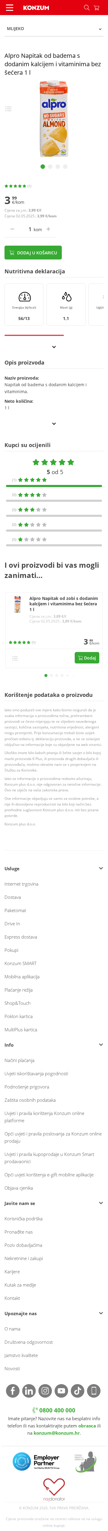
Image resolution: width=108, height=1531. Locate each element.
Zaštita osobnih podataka (30, 1100)
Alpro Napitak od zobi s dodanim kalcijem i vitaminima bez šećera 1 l (63, 604)
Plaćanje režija (18, 990)
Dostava (12, 897)
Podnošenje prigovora (26, 1087)
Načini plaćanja (19, 1060)
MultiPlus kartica (20, 1029)
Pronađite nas (18, 1232)
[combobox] (54, 28)
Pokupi (11, 950)
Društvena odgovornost (28, 1342)
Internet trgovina (21, 884)
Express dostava (20, 937)
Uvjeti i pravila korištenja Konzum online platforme (44, 1116)
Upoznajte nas (20, 1313)
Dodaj (89, 658)
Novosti (12, 1368)
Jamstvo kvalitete (21, 1355)
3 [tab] (58, 166)
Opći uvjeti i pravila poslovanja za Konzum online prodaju (53, 1137)
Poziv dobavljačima (23, 1245)
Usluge (12, 868)
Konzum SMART (20, 963)
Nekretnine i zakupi (23, 1258)
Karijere (12, 1272)
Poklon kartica (18, 1016)
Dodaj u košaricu (36, 253)
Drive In (12, 924)
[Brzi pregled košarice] (101, 7)
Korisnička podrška (23, 1219)
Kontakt (12, 1298)
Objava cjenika (18, 1188)
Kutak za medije (20, 1285)
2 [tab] (50, 166)
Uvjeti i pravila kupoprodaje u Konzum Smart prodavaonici (49, 1157)
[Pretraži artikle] (87, 7)
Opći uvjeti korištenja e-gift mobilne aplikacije (49, 1175)
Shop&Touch (17, 1003)
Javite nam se (19, 1203)
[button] (45, 675)
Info (9, 1045)
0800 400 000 (56, 1410)
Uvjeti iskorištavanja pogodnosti (36, 1073)
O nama (12, 1329)
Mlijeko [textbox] (15, 28)
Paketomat (15, 910)
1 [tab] (42, 166)
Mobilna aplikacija (22, 977)
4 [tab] (65, 166)
